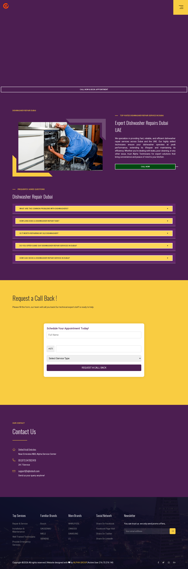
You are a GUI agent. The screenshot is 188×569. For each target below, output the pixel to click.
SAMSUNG (73, 533)
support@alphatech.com (29, 471)
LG (69, 538)
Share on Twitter (104, 533)
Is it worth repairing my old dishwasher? (94, 233)
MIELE (43, 533)
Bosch (43, 523)
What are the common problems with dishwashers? (94, 209)
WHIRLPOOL (73, 523)
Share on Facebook (105, 523)
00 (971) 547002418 (27, 460)
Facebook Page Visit (105, 528)
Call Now (145, 167)
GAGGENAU (45, 528)
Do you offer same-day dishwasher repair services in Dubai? (94, 246)
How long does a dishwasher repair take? (94, 221)
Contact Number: (54, 343)
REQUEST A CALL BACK (94, 367)
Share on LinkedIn (104, 538)
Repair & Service (20, 523)
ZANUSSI (72, 528)
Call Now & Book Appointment (94, 89)
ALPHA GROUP (80, 562)
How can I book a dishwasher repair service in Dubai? (94, 258)
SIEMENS (44, 538)
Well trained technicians (23, 537)
